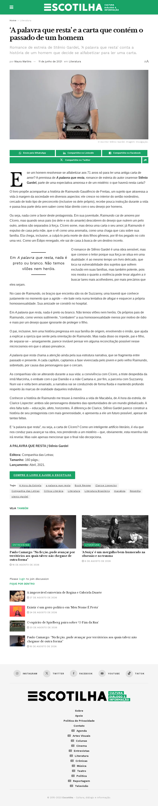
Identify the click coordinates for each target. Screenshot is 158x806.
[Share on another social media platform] (145, 160)
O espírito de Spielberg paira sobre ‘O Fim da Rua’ (63, 622)
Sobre (79, 710)
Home (13, 20)
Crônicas (81, 760)
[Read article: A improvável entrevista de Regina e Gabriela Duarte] (17, 596)
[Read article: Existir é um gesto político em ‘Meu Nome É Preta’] (17, 610)
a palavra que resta (58, 485)
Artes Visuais (81, 735)
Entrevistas (21, 545)
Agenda (81, 730)
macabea (119, 491)
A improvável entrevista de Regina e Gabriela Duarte (64, 592)
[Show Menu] (11, 7)
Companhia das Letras (26, 491)
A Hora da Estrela (30, 485)
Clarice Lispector (106, 485)
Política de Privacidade (79, 720)
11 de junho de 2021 (50, 61)
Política (81, 775)
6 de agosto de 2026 (97, 561)
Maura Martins (22, 61)
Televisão (81, 785)
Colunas (81, 740)
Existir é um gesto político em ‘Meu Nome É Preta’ (62, 607)
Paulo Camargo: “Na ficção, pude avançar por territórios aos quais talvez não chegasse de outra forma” (42, 555)
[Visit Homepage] (81, 7)
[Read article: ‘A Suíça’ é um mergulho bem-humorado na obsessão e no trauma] (115, 532)
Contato (79, 725)
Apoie (79, 715)
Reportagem (81, 780)
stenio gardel (20, 496)
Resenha (135, 491)
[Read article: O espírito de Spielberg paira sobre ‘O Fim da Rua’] (17, 626)
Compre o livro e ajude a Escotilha (42, 475)
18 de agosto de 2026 (25, 564)
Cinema (81, 745)
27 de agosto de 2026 (43, 597)
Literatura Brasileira (97, 491)
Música (81, 765)
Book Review (83, 485)
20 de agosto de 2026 (43, 627)
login (22, 578)
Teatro (81, 770)
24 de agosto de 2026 (43, 612)
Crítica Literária (53, 491)
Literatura (25, 20)
